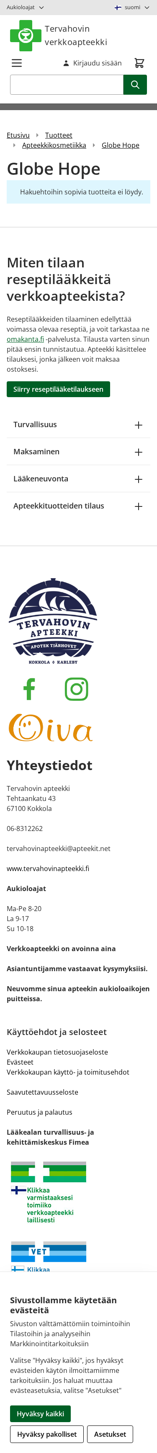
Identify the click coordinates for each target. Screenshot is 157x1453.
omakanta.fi (25, 339)
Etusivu (18, 135)
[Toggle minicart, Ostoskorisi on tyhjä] (139, 63)
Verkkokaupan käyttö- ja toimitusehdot (68, 1072)
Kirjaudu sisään (97, 63)
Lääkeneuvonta (40, 478)
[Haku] (135, 85)
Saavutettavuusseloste (42, 1092)
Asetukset (110, 1434)
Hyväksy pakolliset (47, 1434)
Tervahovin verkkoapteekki (76, 35)
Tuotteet (58, 135)
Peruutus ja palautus (39, 1112)
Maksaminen (36, 451)
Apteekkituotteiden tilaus (58, 506)
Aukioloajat (21, 7)
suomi (132, 7)
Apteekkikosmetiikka (54, 145)
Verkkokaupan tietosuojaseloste (57, 1052)
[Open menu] (16, 63)
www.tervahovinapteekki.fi (48, 868)
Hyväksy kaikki (40, 1413)
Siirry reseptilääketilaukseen (58, 389)
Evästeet (20, 1062)
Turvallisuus (35, 424)
